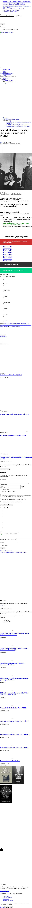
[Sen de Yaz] (3, 333)
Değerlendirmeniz (4, 489)
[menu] (0, 67)
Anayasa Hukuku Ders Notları (10, 761)
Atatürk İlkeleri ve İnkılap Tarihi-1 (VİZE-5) (14, 414)
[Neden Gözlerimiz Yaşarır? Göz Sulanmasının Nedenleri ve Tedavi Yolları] (6, 630)
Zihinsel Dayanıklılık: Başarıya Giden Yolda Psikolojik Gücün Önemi (14, 693)
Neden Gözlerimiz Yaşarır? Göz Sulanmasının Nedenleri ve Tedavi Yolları (14, 634)
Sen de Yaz (2, 142)
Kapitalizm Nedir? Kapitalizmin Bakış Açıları (14, 4)
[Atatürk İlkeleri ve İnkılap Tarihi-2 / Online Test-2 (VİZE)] (13, 452)
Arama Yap (17, 15)
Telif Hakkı (6, 899)
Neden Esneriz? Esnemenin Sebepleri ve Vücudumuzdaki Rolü (12, 664)
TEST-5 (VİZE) (7, 252)
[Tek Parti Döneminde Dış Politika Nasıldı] (13, 431)
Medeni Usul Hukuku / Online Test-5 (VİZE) (14, 748)
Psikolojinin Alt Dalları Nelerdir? (11, 10)
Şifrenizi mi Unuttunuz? (6, 550)
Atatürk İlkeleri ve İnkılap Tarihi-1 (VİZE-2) (11, 375)
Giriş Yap (3, 24)
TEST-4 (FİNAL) (7, 259)
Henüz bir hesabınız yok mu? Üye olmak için (13, 552)
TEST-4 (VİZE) (7, 250)
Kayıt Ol (7, 891)
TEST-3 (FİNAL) (7, 257)
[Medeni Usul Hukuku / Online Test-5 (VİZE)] (6, 744)
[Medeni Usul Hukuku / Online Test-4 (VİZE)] (6, 718)
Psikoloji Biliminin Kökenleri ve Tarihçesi (13, 9)
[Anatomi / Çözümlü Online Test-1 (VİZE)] (6, 705)
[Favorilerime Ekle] (0, 192)
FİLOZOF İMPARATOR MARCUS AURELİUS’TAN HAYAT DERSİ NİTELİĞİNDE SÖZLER (17, 2)
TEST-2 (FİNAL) (7, 256)
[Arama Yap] (0, 14)
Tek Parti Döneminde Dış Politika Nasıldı (13, 435)
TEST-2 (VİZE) (7, 248)
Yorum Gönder (4, 504)
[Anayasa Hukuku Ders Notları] (6, 758)
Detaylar (2, 907)
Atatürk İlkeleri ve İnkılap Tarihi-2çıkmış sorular (18, 126)
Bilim (4, 71)
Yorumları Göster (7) (5, 469)
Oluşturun (2, 605)
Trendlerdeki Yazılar (8, 900)
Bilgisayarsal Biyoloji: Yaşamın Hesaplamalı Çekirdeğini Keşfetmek (14, 679)
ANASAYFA (6, 69)
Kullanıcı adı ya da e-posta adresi (8, 539)
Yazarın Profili (3, 336)
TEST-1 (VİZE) (7, 246)
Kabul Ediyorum (8, 907)
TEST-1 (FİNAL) (7, 254)
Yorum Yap (3, 472)
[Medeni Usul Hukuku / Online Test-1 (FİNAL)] (6, 731)
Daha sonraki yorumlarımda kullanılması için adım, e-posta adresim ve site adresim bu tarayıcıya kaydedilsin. (15, 495)
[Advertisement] (16, 50)
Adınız (23, 486)
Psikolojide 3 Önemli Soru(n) (10, 11)
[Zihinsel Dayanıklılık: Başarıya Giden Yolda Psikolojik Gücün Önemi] (6, 690)
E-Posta (23, 487)
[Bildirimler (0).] (0, 78)
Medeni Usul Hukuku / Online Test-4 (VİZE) (14, 721)
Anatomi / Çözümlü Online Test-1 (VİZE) (13, 708)
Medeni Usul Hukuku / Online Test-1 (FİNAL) (14, 734)
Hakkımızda (6, 896)
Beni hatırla (5, 545)
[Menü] (0, 72)
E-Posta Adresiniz (19, 616)
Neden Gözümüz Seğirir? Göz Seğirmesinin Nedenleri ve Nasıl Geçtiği (13, 649)
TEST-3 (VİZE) (7, 249)
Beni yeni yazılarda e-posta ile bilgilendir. (12, 502)
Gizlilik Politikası (7, 897)
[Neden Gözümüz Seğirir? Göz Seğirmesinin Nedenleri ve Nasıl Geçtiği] (6, 645)
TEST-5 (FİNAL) (7, 260)
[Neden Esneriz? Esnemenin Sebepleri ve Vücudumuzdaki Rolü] (6, 660)
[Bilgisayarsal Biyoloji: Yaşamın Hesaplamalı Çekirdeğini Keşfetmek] (6, 675)
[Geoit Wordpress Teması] (6, 32)
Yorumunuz (3, 484)
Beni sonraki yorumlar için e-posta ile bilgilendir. (14, 499)
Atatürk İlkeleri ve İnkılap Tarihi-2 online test (17, 124)
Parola (1, 542)
